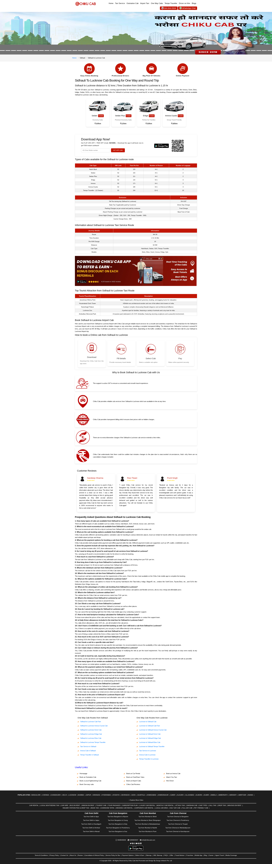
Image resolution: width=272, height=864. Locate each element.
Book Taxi (95, 808)
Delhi (64, 795)
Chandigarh (56, 795)
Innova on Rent (88, 805)
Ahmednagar (163, 795)
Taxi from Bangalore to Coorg (118, 820)
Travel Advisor (180, 855)
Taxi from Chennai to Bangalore (177, 816)
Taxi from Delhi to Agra (91, 816)
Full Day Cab (187, 808)
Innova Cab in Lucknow (147, 755)
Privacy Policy (54, 855)
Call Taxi (212, 805)
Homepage (83, 773)
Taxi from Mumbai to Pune (147, 831)
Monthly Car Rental (165, 805)
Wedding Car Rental (124, 808)
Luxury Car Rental (147, 805)
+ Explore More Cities (136, 800)
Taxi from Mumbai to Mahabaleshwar (147, 824)
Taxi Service (120, 3)
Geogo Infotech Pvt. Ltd (164, 860)
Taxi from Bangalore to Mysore (118, 816)
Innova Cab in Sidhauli (88, 751)
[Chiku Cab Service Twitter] (131, 843)
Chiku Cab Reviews (133, 784)
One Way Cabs (157, 3)
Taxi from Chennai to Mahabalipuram (177, 828)
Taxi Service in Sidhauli (88, 746)
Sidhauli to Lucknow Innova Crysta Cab (94, 726)
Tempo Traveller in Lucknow (149, 759)
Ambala (214, 795)
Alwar (206, 795)
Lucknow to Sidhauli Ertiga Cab (150, 738)
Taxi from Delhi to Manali (91, 831)
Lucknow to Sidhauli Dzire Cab (149, 734)
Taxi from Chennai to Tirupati (178, 824)
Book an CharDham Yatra (135, 777)
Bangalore (36, 795)
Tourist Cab (101, 805)
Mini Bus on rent (234, 805)
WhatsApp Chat (189, 8)
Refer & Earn (139, 855)
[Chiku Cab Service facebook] (133, 843)
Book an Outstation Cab (88, 777)
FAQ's (166, 855)
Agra (133, 795)
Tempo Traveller (171, 3)
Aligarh (180, 795)
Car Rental (34, 805)
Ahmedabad (151, 795)
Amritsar (242, 795)
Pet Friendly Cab (201, 808)
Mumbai (81, 795)
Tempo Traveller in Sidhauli (89, 755)
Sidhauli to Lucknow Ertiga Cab (91, 734)
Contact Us (64, 855)
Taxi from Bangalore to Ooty (117, 824)
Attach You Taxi (171, 777)
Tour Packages (114, 805)
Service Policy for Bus (113, 855)
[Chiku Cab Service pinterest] (139, 843)
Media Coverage (231, 855)
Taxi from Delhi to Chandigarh (91, 824)
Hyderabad (106, 795)
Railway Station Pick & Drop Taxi (76, 808)
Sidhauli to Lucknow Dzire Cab (90, 730)
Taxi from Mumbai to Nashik (147, 828)
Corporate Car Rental (144, 808)
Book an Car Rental (133, 773)
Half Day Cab (175, 808)
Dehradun (125, 795)
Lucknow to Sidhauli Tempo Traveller (151, 746)
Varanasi (96, 795)
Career (211, 855)
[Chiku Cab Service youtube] (137, 843)
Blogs (194, 3)
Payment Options (128, 855)
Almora (199, 795)
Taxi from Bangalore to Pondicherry (118, 828)
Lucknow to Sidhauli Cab (147, 721)
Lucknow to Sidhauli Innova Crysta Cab (152, 730)
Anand (250, 795)
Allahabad (189, 795)
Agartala (141, 795)
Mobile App (198, 855)
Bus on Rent (75, 805)
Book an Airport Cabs (133, 781)
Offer (171, 855)
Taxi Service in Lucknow (147, 751)
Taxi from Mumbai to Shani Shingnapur (148, 820)
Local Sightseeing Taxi (49, 805)
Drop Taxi (222, 805)
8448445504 (122, 840)
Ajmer (172, 795)
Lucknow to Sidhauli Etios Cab (149, 742)
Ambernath (223, 795)
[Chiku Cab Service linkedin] (140, 843)
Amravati (233, 795)
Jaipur (88, 795)
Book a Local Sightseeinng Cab (90, 781)
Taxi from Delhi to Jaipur (91, 820)
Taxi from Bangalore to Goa (118, 831)
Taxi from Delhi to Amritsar (91, 828)
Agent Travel (219, 855)
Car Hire (64, 805)
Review (80, 855)
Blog (205, 855)
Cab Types (203, 805)
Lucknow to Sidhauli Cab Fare (149, 726)
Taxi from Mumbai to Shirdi (148, 816)
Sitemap (149, 855)
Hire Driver (170, 781)
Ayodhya (116, 795)
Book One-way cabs (87, 784)
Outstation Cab (132, 3)
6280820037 (134, 840)
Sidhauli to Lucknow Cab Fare (90, 721)
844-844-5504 (170, 8)
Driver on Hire (184, 3)
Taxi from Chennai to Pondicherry (178, 820)
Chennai (45, 795)
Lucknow (72, 795)
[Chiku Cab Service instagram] (134, 843)
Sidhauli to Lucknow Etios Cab (90, 738)
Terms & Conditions (41, 855)
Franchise (189, 855)
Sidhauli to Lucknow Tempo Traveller (93, 742)
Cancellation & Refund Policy (94, 855)
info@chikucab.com (148, 840)
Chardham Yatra (107, 808)
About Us (73, 855)
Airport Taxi (144, 3)
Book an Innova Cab (173, 773)
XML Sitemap (157, 855)
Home (111, 3)
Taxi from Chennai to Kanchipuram (177, 831)
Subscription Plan (130, 805)
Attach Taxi (180, 805)
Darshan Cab (192, 805)
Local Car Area (161, 808)
